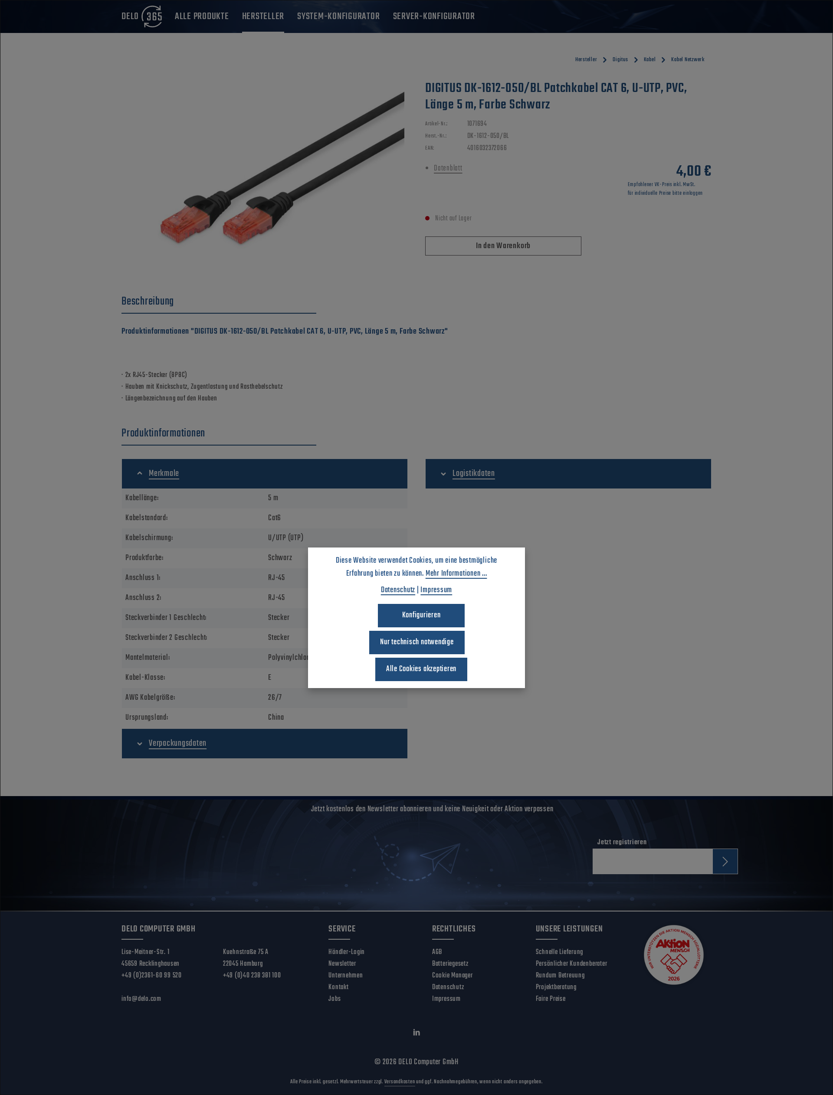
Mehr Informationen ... (456, 573)
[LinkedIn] (416, 1034)
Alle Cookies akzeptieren (421, 669)
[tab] (218, 302)
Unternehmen (345, 975)
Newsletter (342, 964)
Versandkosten (399, 1082)
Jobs (334, 999)
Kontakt (338, 987)
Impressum (446, 999)
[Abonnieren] (725, 861)
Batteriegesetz (450, 964)
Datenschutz (448, 987)
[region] (264, 173)
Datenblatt (448, 168)
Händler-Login (346, 952)
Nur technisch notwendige (416, 642)
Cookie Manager (452, 975)
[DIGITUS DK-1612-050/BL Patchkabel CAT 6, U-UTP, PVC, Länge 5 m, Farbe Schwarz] (264, 173)
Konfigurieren (421, 615)
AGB (437, 952)
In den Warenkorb (503, 246)
